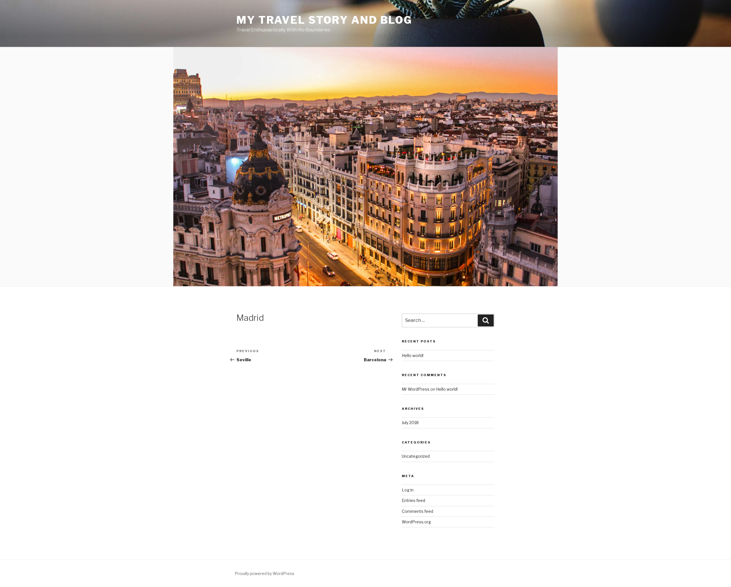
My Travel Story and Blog (324, 20)
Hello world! (412, 355)
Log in (407, 489)
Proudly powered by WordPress (264, 573)
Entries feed (413, 500)
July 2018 (410, 422)
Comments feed (417, 511)
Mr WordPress (415, 389)
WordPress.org (416, 521)
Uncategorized (416, 456)
